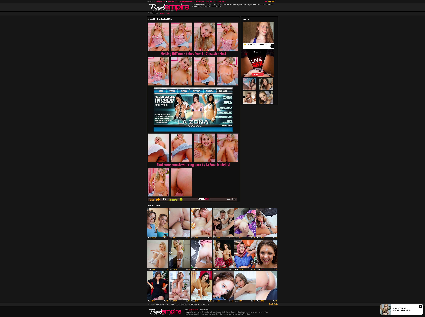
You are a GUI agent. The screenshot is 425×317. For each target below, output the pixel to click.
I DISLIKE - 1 (175, 199)
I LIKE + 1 (154, 199)
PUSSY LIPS (205, 305)
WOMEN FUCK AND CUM (204, 2)
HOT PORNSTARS (194, 305)
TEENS (207, 199)
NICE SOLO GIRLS (220, 2)
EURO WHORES (160, 305)
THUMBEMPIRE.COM (193, 310)
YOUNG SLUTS (160, 2)
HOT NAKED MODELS (187, 2)
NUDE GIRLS (184, 305)
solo (168, 13)
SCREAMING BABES (172, 305)
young (162, 13)
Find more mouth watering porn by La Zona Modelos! (193, 165)
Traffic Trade (273, 304)
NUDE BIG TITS (172, 2)
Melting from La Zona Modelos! (193, 54)
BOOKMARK (271, 2)
